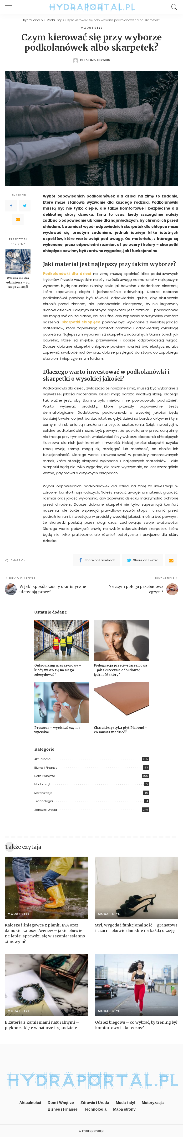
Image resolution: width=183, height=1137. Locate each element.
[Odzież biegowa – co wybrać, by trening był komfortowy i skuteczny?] (136, 985)
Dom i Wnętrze (44, 776)
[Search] (173, 7)
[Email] (18, 219)
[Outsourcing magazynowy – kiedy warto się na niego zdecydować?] (61, 640)
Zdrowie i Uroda (45, 810)
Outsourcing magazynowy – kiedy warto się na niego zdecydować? (57, 670)
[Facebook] (11, 205)
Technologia (43, 801)
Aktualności (42, 759)
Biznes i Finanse (45, 768)
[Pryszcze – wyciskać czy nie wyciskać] (61, 702)
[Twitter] (24, 205)
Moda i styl (91, 27)
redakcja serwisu (95, 60)
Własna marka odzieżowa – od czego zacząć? (18, 282)
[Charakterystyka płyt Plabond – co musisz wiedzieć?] (121, 702)
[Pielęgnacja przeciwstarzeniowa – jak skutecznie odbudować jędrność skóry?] (121, 640)
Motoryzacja (43, 793)
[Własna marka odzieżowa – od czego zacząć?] (17, 261)
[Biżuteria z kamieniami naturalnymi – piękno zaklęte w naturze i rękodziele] (46, 985)
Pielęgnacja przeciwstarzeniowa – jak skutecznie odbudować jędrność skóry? (120, 670)
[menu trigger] (11, 7)
